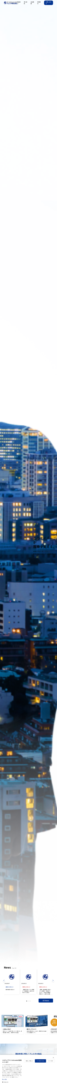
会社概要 (32, 2)
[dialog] (28, 1070)
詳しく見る (4, 1079)
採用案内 (39, 2)
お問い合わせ (48, 2)
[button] (5, 1082)
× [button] (53, 1057)
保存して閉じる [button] (29, 1061)
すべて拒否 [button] (50, 1061)
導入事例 (25, 2)
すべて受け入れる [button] (40, 1061)
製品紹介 (19, 2)
